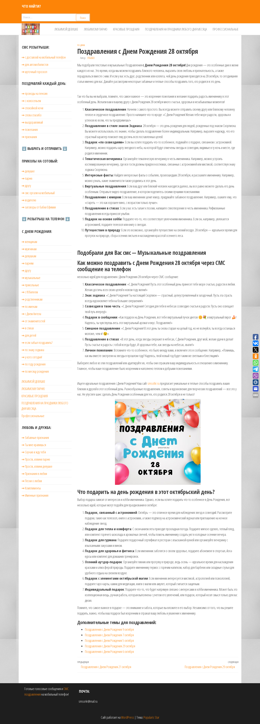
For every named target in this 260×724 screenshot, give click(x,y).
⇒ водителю (29, 200)
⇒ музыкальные (31, 277)
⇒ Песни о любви (32, 481)
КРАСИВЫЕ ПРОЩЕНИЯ (126, 29)
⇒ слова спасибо (31, 115)
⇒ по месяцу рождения (35, 371)
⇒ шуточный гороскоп (34, 71)
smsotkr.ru (154, 383)
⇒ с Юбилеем (30, 292)
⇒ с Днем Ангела (31, 313)
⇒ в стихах (28, 328)
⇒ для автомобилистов (35, 64)
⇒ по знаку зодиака (33, 350)
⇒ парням (27, 263)
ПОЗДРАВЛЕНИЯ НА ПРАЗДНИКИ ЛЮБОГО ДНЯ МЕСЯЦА (176, 29)
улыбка (91, 58)
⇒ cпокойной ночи (32, 108)
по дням (81, 45)
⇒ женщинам (29, 241)
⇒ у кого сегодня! (32, 357)
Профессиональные (225, 29)
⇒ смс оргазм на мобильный (38, 193)
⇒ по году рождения (33, 364)
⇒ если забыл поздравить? (37, 342)
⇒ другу (26, 185)
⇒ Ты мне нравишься (34, 444)
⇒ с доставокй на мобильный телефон (44, 57)
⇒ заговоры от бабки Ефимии (39, 207)
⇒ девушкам (29, 256)
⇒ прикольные (30, 285)
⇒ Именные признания (35, 495)
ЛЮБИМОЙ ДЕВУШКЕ (66, 29)
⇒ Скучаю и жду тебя (34, 452)
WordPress (127, 717)
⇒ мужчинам (29, 249)
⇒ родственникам (32, 299)
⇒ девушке (28, 171)
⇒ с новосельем (31, 100)
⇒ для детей (29, 335)
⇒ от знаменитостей (33, 321)
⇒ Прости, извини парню (36, 459)
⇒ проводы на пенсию (35, 93)
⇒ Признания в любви (34, 473)
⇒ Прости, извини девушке (37, 466)
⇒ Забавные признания (35, 437)
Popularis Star (151, 717)
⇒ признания (29, 136)
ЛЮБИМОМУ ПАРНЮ (95, 29)
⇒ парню (27, 178)
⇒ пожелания (30, 129)
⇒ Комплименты (31, 488)
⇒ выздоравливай (32, 122)
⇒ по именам (29, 306)
